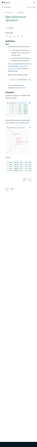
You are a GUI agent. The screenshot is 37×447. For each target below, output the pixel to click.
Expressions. (22, 88)
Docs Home (9, 12)
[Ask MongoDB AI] (31, 7)
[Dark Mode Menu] (34, 7)
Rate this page (9, 33)
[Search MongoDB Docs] (28, 7)
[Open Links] (34, 2)
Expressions (21, 12)
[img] (7, 36)
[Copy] (30, 80)
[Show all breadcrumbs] (15, 12)
